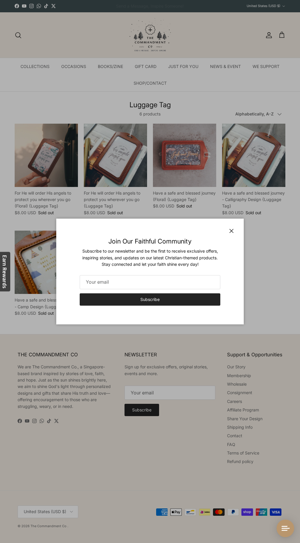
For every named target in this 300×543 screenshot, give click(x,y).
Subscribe (150, 299)
